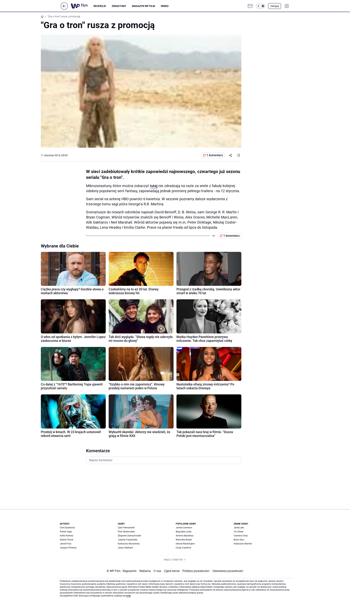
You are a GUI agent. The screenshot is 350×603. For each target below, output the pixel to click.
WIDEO (165, 6)
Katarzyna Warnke (243, 543)
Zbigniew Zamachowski (129, 535)
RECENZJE (100, 6)
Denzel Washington (185, 543)
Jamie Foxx (65, 543)
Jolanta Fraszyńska (127, 539)
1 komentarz (215, 155)
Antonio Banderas (184, 535)
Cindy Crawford (183, 547)
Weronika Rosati (184, 539)
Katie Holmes (66, 535)
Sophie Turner (66, 539)
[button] (260, 6)
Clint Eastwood (67, 527)
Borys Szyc (239, 539)
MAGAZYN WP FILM (143, 6)
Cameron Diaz (241, 535)
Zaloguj (274, 6)
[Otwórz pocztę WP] (250, 6)
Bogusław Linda (183, 531)
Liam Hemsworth (126, 527)
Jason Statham (125, 547)
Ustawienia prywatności (227, 571)
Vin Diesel (238, 531)
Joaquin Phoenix (68, 547)
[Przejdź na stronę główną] (64, 8)
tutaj (154, 186)
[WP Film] (82, 6)
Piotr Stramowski (126, 531)
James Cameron (184, 527)
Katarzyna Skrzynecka (129, 543)
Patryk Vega (66, 531)
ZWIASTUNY (119, 6)
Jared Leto (239, 527)
